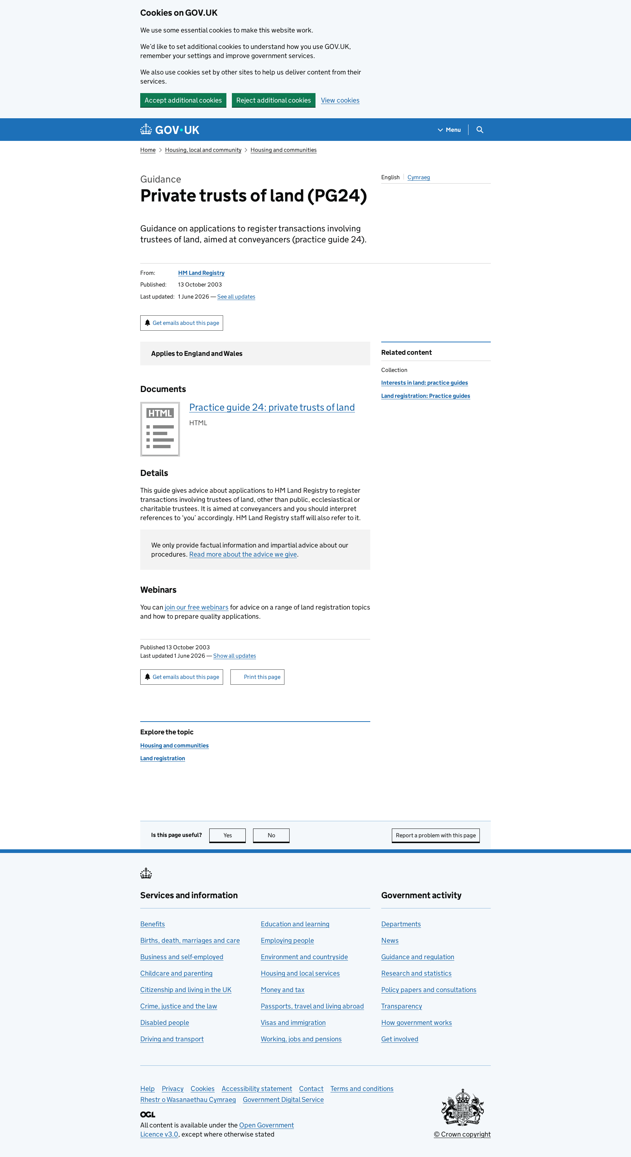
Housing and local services (300, 973)
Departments (401, 924)
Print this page (262, 676)
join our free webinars (197, 607)
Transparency (401, 1006)
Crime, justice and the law (178, 1006)
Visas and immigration (293, 1022)
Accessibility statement (257, 1088)
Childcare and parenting (176, 973)
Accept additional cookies (183, 100)
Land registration (162, 758)
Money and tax (283, 989)
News (390, 940)
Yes (234, 835)
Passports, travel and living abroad (312, 1006)
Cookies (203, 1088)
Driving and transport (172, 1039)
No (279, 835)
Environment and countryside (304, 957)
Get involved (399, 1039)
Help (147, 1088)
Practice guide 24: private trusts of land (272, 407)
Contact (311, 1088)
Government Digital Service (283, 1099)
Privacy (173, 1088)
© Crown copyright (462, 1134)
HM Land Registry (201, 272)
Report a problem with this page (436, 835)
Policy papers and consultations (429, 989)
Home (148, 149)
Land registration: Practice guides (425, 395)
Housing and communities (284, 149)
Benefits (152, 924)
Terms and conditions (362, 1088)
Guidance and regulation (417, 957)
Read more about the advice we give (243, 554)
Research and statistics (416, 973)
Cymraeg (419, 177)
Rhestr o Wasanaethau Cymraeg (188, 1099)
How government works (416, 1022)
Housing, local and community (203, 149)
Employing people (287, 940)
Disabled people (164, 1022)
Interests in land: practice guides (424, 382)
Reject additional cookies (273, 100)
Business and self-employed (181, 957)
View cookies (340, 100)
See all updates (236, 296)
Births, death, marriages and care (190, 940)
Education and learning (295, 924)
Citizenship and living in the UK (186, 989)
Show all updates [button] (234, 655)
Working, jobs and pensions (301, 1039)
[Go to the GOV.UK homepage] (169, 130)
